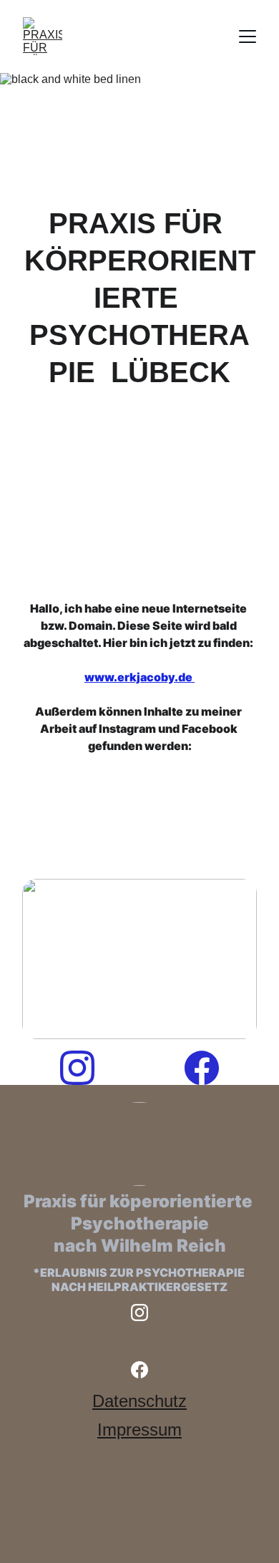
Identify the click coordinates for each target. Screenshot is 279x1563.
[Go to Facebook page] (202, 1068)
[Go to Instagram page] (84, 1068)
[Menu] (247, 36)
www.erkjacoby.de (139, 677)
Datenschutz (139, 1401)
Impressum (139, 1429)
